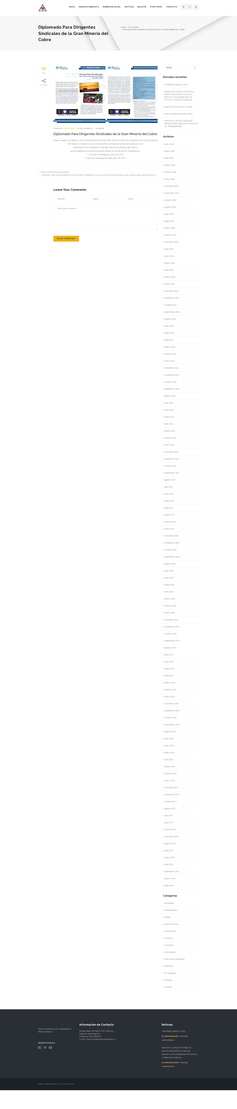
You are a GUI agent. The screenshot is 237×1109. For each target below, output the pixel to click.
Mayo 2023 (169, 333)
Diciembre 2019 (171, 619)
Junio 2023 (169, 326)
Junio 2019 (169, 661)
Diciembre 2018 (171, 703)
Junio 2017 (169, 822)
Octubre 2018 (170, 717)
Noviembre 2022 (171, 375)
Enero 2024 (169, 284)
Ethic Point (156, 7)
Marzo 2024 (169, 277)
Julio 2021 (168, 486)
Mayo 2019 (169, 668)
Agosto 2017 (170, 808)
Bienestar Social (112, 7)
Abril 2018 (168, 759)
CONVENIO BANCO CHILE (176, 84)
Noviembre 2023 (171, 298)
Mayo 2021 (169, 500)
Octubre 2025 (170, 200)
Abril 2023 (168, 340)
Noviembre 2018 (171, 710)
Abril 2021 (168, 507)
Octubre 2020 (170, 549)
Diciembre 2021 (171, 451)
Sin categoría (170, 973)
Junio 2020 (169, 577)
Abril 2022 (168, 424)
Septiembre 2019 (172, 640)
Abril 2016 (168, 864)
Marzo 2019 (169, 682)
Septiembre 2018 (172, 724)
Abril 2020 (168, 591)
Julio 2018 (168, 738)
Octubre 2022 (170, 382)
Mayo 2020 (169, 584)
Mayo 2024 (169, 263)
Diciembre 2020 (171, 535)
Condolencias (170, 931)
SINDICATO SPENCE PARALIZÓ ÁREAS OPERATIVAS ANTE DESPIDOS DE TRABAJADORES (181, 123)
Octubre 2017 (170, 801)
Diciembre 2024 (171, 242)
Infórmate (168, 966)
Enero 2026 (169, 179)
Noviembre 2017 (171, 794)
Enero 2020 (169, 612)
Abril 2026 (168, 158)
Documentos (170, 952)
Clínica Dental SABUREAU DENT (178, 113)
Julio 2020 (168, 570)
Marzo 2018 (169, 766)
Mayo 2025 (169, 221)
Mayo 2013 (169, 885)
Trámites (168, 987)
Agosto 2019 (170, 647)
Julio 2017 (168, 815)
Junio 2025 (169, 214)
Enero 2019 (169, 696)
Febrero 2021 (170, 521)
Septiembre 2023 (172, 312)
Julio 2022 (168, 403)
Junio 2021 (169, 493)
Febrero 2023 (170, 354)
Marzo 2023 (169, 347)
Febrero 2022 (170, 437)
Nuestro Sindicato (89, 7)
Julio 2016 (168, 850)
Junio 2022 (169, 410)
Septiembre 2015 (172, 871)
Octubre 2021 (170, 465)
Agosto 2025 (170, 207)
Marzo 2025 (169, 228)
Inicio (72, 7)
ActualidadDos (170, 910)
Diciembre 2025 (171, 186)
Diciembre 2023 (171, 291)
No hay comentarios (85, 128)
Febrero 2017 (170, 829)
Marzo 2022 (169, 431)
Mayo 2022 (169, 417)
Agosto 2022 (170, 396)
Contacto (171, 7)
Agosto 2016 (170, 843)
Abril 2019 (168, 675)
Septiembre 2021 (172, 472)
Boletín (142, 7)
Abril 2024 (168, 270)
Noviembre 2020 (171, 542)
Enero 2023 (169, 361)
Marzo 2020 (169, 598)
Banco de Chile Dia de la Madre (178, 106)
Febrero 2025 (170, 235)
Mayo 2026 (169, 151)
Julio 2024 (168, 249)
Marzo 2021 (169, 514)
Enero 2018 (169, 780)
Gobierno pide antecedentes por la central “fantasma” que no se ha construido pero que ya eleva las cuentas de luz (98, 175)
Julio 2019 (168, 654)
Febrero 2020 (170, 605)
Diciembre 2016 (171, 836)
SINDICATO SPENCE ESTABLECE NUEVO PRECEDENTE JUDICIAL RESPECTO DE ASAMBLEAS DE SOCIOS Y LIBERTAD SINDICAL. (179, 95)
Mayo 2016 (169, 857)
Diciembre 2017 (171, 787)
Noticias (129, 7)
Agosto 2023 (170, 319)
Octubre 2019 (170, 633)
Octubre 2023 (170, 305)
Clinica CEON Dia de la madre (55, 172)
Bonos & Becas (171, 924)
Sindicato (168, 980)
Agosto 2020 (170, 563)
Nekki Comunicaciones (63, 1084)
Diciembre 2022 (171, 368)
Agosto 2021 (170, 479)
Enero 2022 (169, 444)
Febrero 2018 (170, 773)
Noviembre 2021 (171, 458)
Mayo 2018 (169, 752)
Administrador (68, 128)
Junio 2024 (169, 256)
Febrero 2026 (170, 172)
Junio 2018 (169, 745)
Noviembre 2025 (171, 193)
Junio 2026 (169, 144)
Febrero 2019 (170, 689)
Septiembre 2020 (172, 556)
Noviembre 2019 (171, 626)
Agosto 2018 (170, 731)
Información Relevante (174, 959)
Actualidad (100, 128)
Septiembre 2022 (172, 389)
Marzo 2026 (169, 165)
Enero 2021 (169, 528)
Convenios (169, 945)
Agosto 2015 (170, 878)
